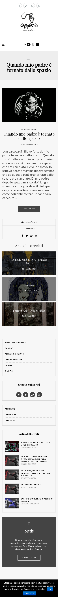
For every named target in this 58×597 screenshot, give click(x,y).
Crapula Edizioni (29, 129)
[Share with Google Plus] (31, 235)
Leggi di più (29, 593)
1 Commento (29, 228)
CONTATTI (10, 420)
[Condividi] (22, 235)
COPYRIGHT (10, 414)
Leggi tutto (29, 209)
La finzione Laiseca (31, 485)
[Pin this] (35, 235)
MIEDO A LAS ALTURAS (15, 342)
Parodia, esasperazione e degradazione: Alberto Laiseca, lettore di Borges (35, 459)
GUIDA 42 (9, 365)
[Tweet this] (27, 235)
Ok (50, 589)
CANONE (9, 348)
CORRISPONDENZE (13, 359)
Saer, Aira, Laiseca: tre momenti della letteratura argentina (36, 473)
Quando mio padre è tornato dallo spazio (29, 136)
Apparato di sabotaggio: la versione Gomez (35, 443)
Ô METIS (9, 371)
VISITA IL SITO (29, 558)
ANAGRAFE (10, 409)
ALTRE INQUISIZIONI (14, 354)
